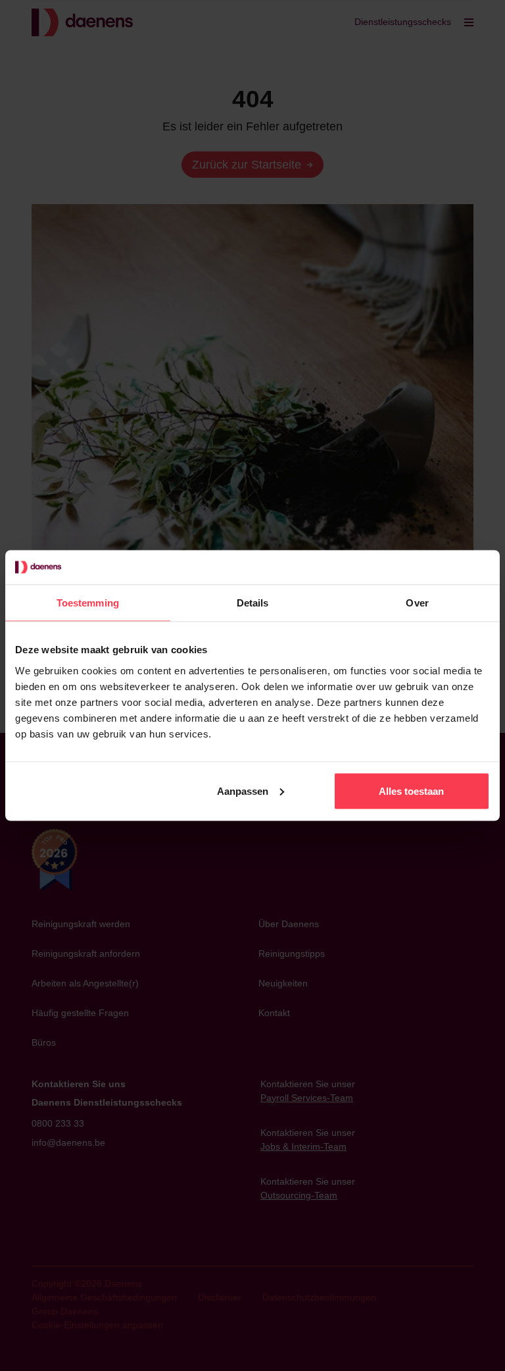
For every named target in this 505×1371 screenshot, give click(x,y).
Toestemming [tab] (88, 602)
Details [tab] (253, 602)
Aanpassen (242, 790)
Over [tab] (417, 602)
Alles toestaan (411, 790)
